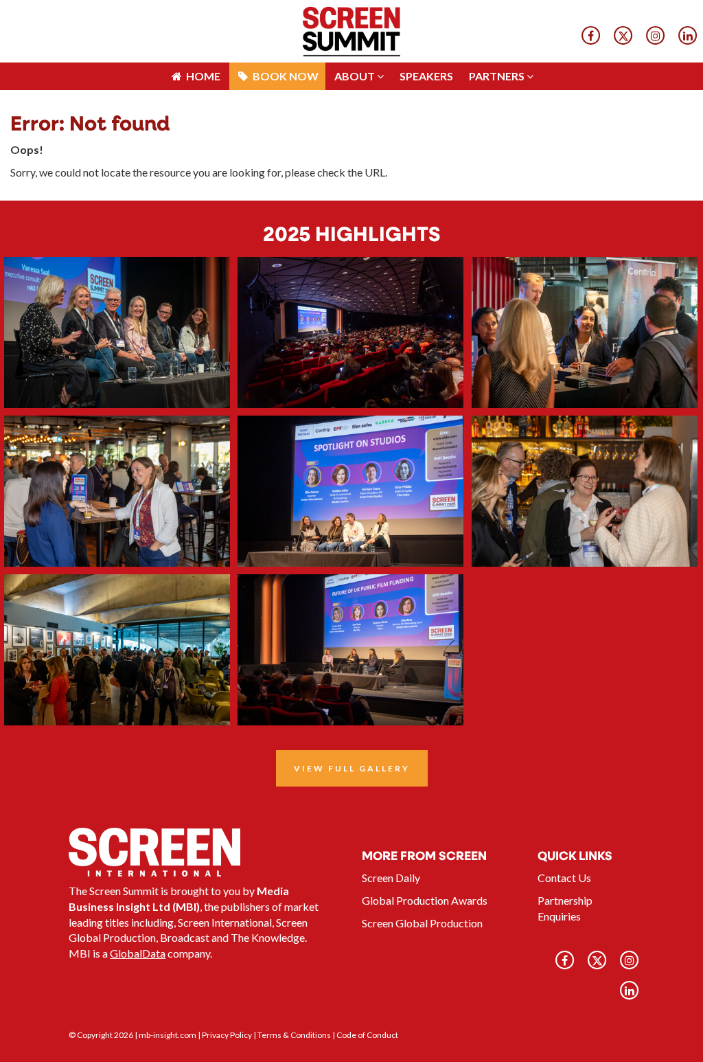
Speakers (426, 13)
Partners (498, 13)
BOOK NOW (285, 13)
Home (202, 13)
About (355, 13)
